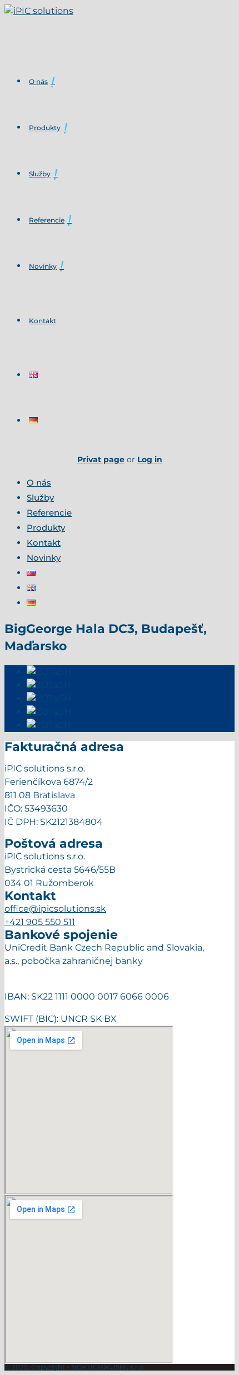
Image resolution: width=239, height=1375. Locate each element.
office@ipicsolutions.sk (55, 908)
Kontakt (42, 320)
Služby (40, 174)
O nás (38, 81)
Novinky (43, 266)
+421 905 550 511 (39, 922)
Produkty (45, 127)
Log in (149, 459)
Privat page (101, 459)
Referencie (46, 220)
